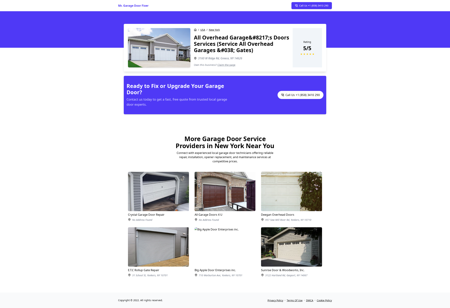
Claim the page (226, 65)
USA (202, 29)
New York (214, 29)
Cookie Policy (324, 300)
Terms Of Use (295, 300)
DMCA (309, 300)
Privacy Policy (275, 300)
